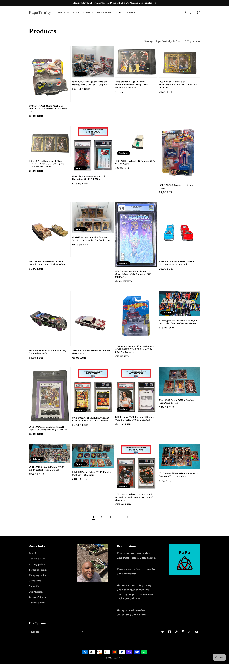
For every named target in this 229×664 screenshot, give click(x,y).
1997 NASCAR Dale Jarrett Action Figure (176, 186)
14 (127, 517)
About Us (34, 586)
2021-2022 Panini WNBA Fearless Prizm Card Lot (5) (176, 401)
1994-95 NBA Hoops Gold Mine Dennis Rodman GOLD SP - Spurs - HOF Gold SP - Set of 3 (47, 164)
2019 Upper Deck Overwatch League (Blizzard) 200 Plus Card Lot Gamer (178, 321)
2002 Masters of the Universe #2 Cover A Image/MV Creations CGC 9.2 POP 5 (133, 274)
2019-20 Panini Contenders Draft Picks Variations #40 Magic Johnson (48, 428)
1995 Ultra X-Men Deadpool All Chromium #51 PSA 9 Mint (88, 177)
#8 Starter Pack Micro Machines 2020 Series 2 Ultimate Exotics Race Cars (48, 109)
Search (33, 553)
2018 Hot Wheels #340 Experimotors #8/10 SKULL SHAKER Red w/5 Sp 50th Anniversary (135, 349)
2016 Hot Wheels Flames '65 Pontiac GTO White (91, 352)
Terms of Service (38, 597)
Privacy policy (37, 564)
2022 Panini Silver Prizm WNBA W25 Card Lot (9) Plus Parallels (178, 474)
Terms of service (38, 569)
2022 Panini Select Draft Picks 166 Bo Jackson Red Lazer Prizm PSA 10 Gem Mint (134, 497)
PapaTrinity (118, 658)
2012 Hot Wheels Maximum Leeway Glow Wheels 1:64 (47, 352)
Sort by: (148, 41)
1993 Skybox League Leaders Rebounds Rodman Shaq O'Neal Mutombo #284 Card (131, 84)
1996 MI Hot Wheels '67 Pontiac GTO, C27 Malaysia (135, 162)
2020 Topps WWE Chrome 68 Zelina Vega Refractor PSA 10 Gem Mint (134, 418)
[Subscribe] (81, 631)
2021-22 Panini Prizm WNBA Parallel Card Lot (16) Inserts (91, 473)
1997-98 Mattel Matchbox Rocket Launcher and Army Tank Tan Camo (47, 262)
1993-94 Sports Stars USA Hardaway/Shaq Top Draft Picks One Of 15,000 (178, 84)
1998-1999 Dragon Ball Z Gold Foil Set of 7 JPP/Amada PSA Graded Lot (91, 238)
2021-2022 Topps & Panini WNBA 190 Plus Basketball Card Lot (46, 468)
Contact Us (35, 580)
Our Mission (36, 591)
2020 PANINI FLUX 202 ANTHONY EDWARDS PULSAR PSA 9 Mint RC (91, 419)
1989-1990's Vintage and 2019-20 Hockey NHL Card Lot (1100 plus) (90, 83)
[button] (184, 12)
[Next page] (135, 517)
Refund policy (37, 558)
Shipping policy (37, 575)
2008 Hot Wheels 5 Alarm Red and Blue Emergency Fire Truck (177, 262)
